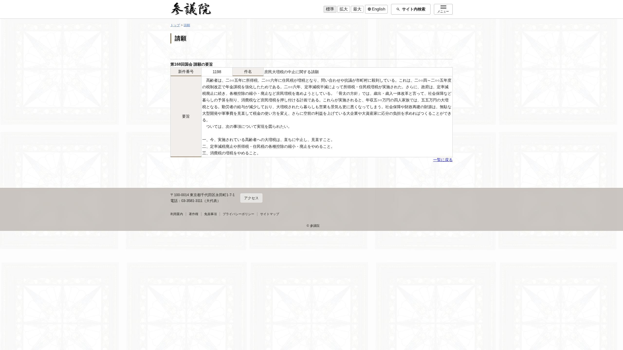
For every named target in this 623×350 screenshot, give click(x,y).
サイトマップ (269, 214)
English (376, 9)
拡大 (343, 9)
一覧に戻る (443, 160)
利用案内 (176, 214)
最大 (357, 9)
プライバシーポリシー (238, 214)
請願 (187, 25)
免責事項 (210, 214)
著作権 (193, 214)
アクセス (251, 198)
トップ (175, 25)
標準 (330, 9)
